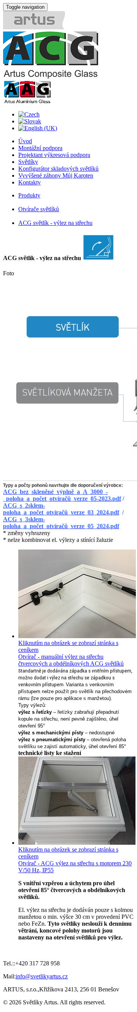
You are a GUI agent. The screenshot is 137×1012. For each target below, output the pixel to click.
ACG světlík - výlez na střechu (55, 223)
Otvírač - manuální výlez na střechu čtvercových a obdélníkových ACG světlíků (71, 660)
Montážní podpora (40, 148)
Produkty (29, 195)
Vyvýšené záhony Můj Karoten (55, 175)
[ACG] (50, 76)
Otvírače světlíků (38, 209)
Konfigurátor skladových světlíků (58, 168)
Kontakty (29, 182)
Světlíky (28, 161)
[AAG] (27, 101)
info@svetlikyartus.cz (42, 976)
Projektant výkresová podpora (54, 155)
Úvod (25, 141)
